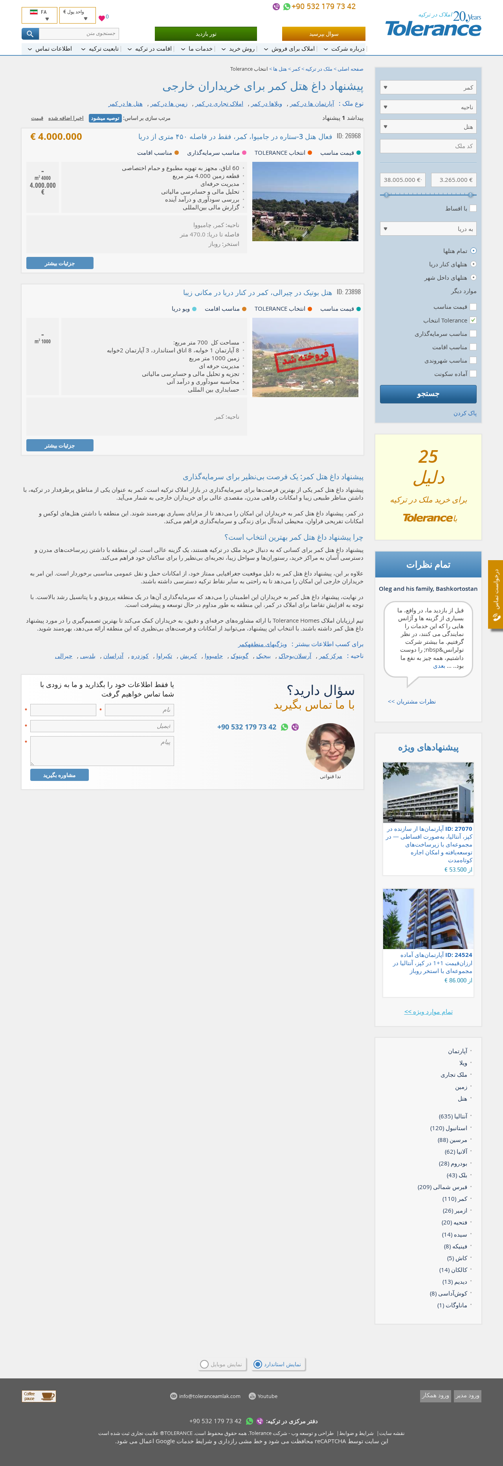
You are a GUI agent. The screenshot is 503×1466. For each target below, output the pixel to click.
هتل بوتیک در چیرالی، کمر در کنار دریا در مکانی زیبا (257, 292)
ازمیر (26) (455, 1210)
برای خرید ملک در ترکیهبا (428, 490)
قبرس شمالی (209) (442, 1187)
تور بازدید (206, 33)
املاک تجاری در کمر (219, 103)
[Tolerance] (433, 23)
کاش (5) (457, 1258)
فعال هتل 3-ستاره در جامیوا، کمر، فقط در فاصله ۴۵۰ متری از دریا (235, 136)
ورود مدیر (467, 1395)
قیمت (37, 117)
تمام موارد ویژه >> (428, 1011)
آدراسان (113, 656)
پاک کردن (465, 413)
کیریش (188, 656)
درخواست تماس (496, 589)
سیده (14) (454, 1234)
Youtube (267, 1396)
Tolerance (260, 1433)
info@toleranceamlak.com (209, 1396)
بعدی (439, 665)
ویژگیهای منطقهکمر (262, 644)
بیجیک (263, 656)
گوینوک (239, 656)
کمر (296, 68)
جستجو (428, 393)
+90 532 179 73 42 (325, 6)
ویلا (463, 1063)
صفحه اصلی (350, 68)
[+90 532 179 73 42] (287, 7)
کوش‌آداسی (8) (448, 1293)
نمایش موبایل (226, 1364)
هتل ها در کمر (125, 103)
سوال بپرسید (324, 33)
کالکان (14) (453, 1270)
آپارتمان (457, 1051)
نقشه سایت (392, 1433)
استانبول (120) (448, 1128)
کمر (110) (454, 1198)
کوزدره (140, 656)
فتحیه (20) (454, 1222)
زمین (461, 1086)
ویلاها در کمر (266, 103)
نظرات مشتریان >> (412, 701)
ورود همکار (435, 1395)
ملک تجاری (454, 1074)
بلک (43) (457, 1175)
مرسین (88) (452, 1139)
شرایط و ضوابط (356, 1433)
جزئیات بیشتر (60, 263)
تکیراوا (164, 656)
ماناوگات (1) (452, 1305)
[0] (102, 19)
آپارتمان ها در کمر (312, 103)
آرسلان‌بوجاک (295, 656)
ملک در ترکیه (318, 68)
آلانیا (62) (456, 1151)
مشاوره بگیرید (59, 775)
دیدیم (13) (454, 1281)
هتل (462, 1098)
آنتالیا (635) (453, 1116)
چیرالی (63, 656)
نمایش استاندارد (282, 1364)
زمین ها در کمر (169, 103)
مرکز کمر (330, 656)
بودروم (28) (453, 1163)
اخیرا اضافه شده (66, 117)
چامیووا (214, 656)
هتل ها (280, 68)
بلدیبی (87, 656)
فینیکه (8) (455, 1246)
